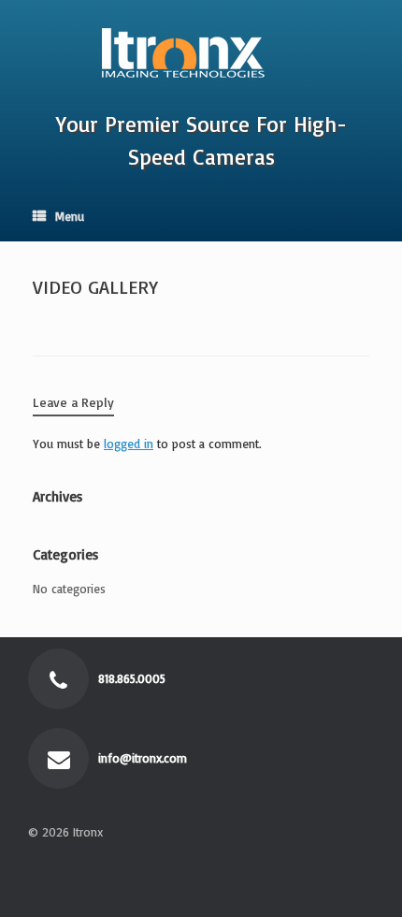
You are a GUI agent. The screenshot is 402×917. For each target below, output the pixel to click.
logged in (128, 443)
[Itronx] (201, 47)
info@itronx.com (144, 757)
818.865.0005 (133, 678)
